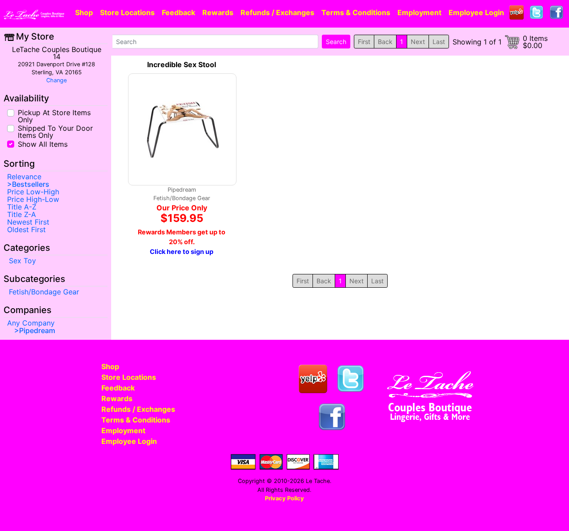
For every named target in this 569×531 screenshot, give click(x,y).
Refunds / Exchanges (277, 12)
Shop (84, 12)
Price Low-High (33, 191)
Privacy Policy (284, 498)
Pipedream (37, 330)
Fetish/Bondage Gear (44, 291)
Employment (419, 12)
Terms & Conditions (355, 12)
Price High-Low (33, 199)
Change (56, 80)
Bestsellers (30, 184)
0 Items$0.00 (535, 42)
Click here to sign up (181, 251)
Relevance (24, 176)
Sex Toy (22, 260)
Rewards (217, 12)
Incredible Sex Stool (181, 64)
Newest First (28, 221)
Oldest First (26, 229)
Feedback (178, 12)
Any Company (31, 322)
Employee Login (476, 12)
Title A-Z (21, 206)
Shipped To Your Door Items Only (55, 131)
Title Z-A (21, 214)
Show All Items (43, 143)
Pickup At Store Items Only (54, 115)
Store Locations (127, 12)
